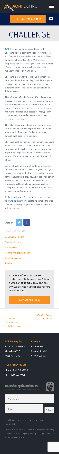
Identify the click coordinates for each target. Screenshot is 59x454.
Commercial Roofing (14, 237)
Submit (49, 410)
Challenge (14, 200)
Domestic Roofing (13, 242)
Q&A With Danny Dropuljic (44, 317)
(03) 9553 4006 (17, 374)
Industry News (12, 247)
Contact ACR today (29, 300)
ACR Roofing (11, 49)
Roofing (8, 263)
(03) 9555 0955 (29, 282)
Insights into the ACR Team (18, 252)
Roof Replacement (13, 258)
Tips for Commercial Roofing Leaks (14, 322)
